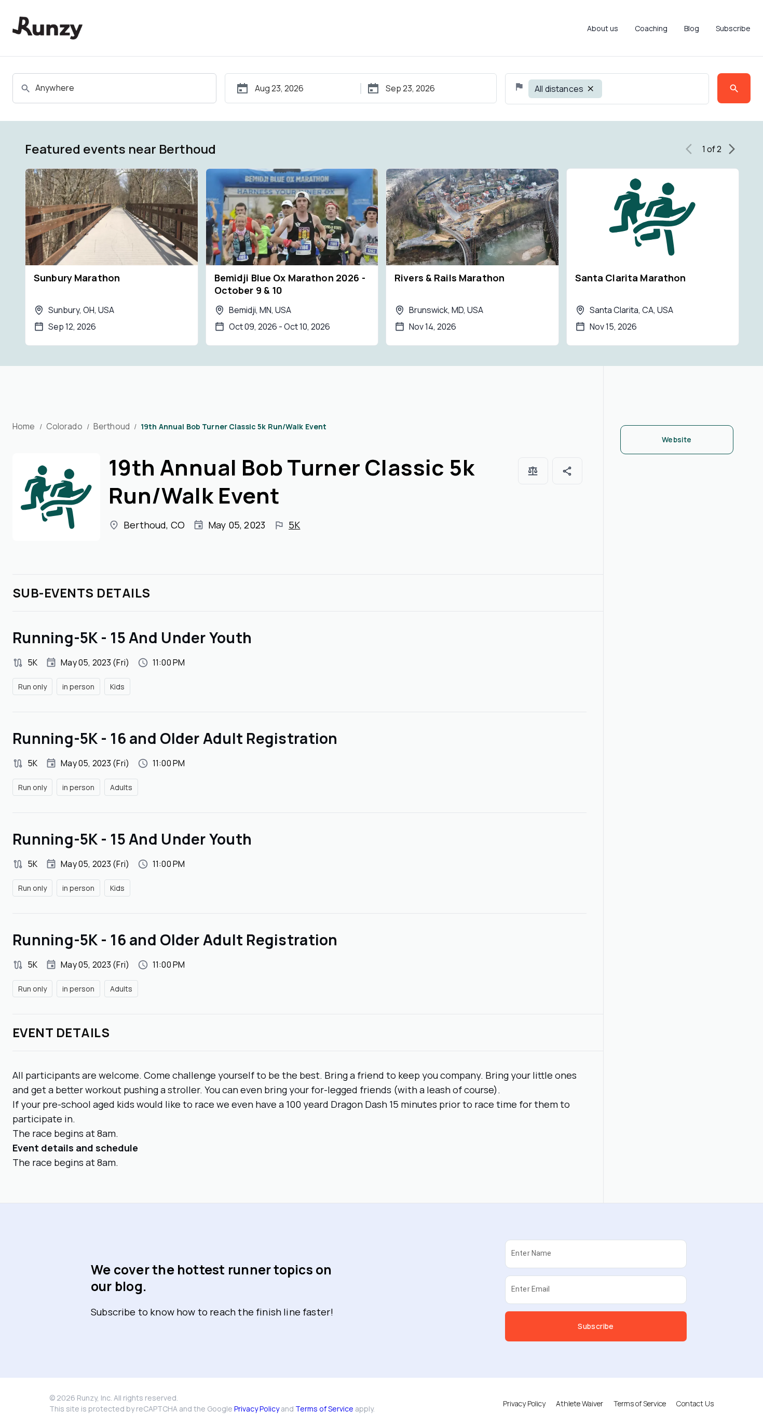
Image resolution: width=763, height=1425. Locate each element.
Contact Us (695, 1403)
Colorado (64, 426)
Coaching (651, 28)
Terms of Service (324, 1409)
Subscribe (733, 28)
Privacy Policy (256, 1409)
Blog (691, 28)
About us (602, 28)
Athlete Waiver (579, 1403)
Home (23, 426)
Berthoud (111, 426)
